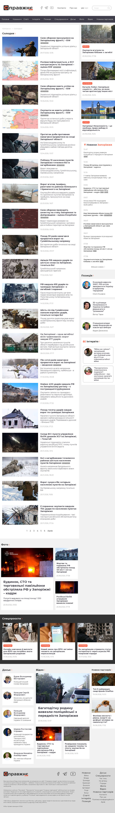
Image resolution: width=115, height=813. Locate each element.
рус (86, 8)
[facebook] (41, 8)
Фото (81, 19)
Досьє (73, 19)
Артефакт (86, 788)
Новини (16, 19)
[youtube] (51, 8)
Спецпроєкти (61, 19)
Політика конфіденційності (103, 800)
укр (82, 8)
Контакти (61, 8)
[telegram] (46, 8)
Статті (26, 19)
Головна (5, 19)
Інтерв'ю (36, 19)
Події (86, 790)
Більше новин (97, 267)
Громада (86, 780)
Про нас (73, 8)
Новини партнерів (105, 19)
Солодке (18, 29)
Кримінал (86, 783)
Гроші (86, 793)
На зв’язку (103, 781)
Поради (103, 783)
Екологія (86, 785)
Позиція (47, 19)
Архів (50, 531)
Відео (90, 19)
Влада (86, 778)
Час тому (103, 778)
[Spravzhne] (18, 8)
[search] (108, 8)
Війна (86, 776)
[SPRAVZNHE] (16, 774)
